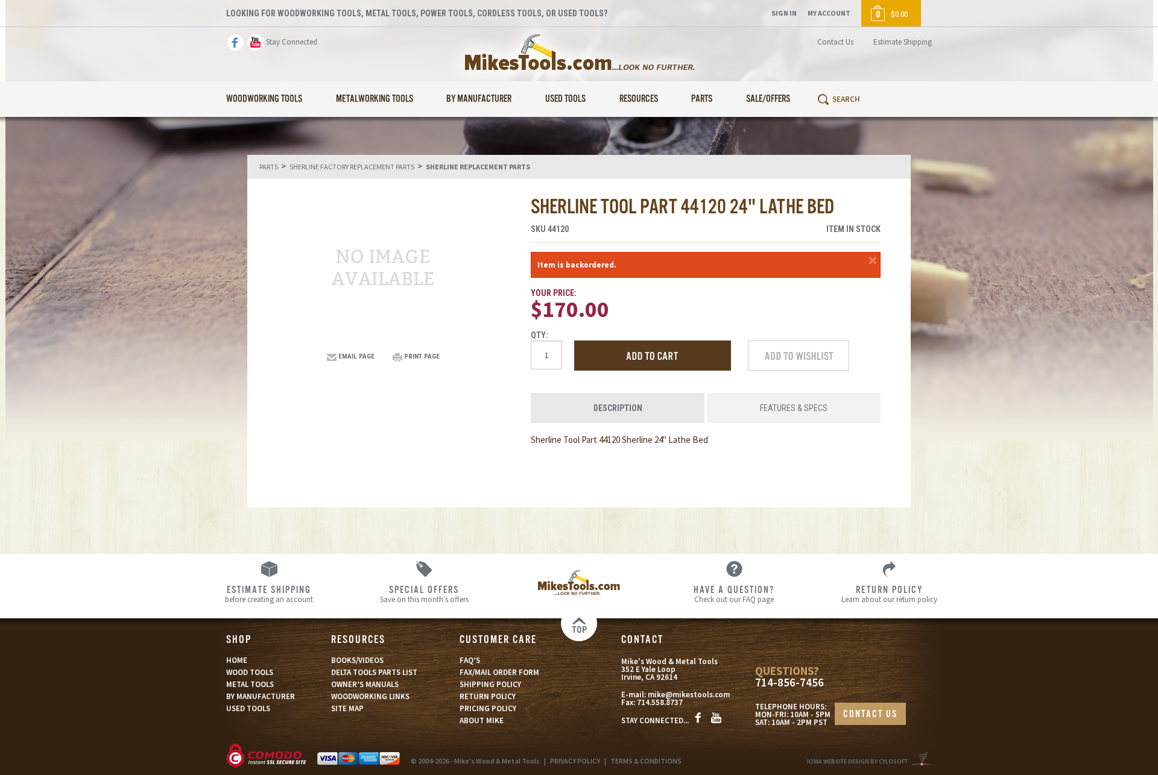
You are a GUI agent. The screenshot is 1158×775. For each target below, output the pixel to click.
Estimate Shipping (902, 42)
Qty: (539, 335)
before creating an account (269, 593)
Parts (701, 99)
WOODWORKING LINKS (370, 696)
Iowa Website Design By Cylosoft (857, 761)
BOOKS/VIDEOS (357, 660)
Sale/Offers (768, 99)
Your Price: (554, 293)
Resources (638, 99)
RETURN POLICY (488, 696)
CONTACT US (870, 714)
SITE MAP (347, 708)
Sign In (784, 12)
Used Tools (565, 99)
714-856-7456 (789, 682)
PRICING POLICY (488, 708)
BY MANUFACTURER (260, 696)
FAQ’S (470, 660)
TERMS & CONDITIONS (646, 761)
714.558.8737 (660, 702)
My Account (829, 12)
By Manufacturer (478, 99)
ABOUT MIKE (482, 720)
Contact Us (835, 42)
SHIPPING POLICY (490, 684)
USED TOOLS (248, 708)
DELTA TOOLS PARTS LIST (374, 672)
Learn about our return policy (889, 593)
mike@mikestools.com (689, 694)
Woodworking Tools (264, 99)
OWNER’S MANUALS (365, 684)
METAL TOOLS (250, 684)
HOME (236, 660)
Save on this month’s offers (424, 593)
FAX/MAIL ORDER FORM (499, 672)
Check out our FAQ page (734, 593)
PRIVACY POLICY (575, 761)
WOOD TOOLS (249, 672)
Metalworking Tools (374, 99)
